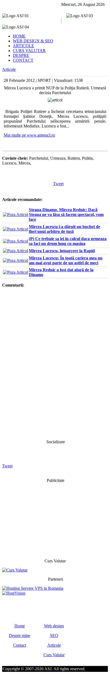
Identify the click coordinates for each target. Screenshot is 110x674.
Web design (54, 626)
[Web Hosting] (13, 593)
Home (19, 626)
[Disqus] (55, 363)
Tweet (58, 183)
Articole (9, 69)
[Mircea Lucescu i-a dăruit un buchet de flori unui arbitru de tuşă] (15, 229)
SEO (54, 635)
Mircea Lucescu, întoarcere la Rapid (62, 250)
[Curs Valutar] (15, 570)
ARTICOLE (23, 45)
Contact (19, 645)
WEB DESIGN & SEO (33, 41)
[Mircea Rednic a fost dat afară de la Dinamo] (15, 272)
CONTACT (23, 60)
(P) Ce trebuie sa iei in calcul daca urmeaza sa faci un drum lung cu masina (68, 241)
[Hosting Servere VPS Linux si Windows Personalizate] (32, 588)
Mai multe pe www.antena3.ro (29, 135)
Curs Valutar (54, 655)
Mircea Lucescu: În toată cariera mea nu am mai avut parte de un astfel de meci (66, 260)
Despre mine (19, 635)
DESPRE (21, 55)
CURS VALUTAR (29, 50)
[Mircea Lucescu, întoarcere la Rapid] (15, 250)
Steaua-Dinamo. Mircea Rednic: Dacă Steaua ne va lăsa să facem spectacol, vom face (66, 214)
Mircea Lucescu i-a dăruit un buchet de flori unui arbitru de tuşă (64, 229)
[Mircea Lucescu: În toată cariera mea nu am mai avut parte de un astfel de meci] (15, 260)
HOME (19, 36)
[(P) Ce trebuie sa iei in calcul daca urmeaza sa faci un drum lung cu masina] (15, 241)
